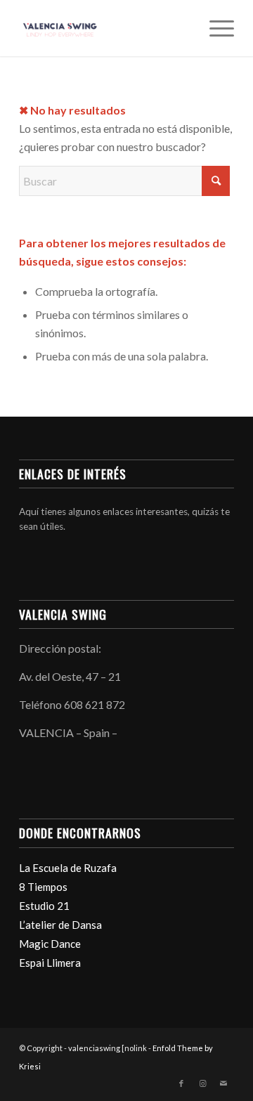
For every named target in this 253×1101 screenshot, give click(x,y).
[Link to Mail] (223, 1083)
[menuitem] (214, 28)
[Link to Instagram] (202, 1083)
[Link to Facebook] (181, 1083)
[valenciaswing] (105, 28)
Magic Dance (50, 943)
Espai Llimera (50, 962)
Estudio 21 (44, 905)
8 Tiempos (43, 886)
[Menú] (214, 28)
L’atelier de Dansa (60, 924)
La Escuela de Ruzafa (68, 867)
